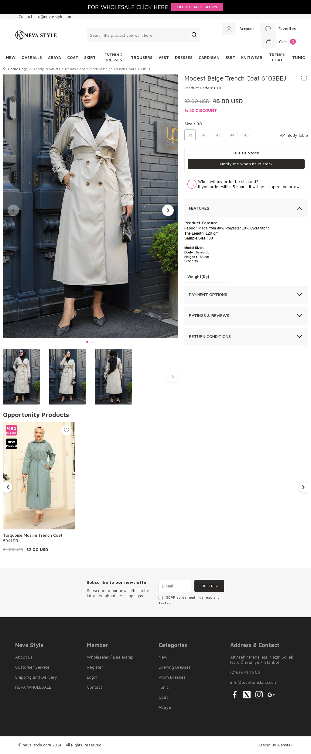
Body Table (298, 135)
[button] (87, 342)
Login (92, 677)
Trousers (141, 57)
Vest (164, 57)
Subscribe (209, 586)
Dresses (184, 57)
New (163, 656)
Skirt (90, 57)
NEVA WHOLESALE (33, 687)
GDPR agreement (180, 597)
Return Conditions (210, 336)
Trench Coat (277, 57)
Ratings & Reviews (209, 315)
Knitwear (251, 57)
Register (95, 667)
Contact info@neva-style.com (45, 16)
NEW (10, 57)
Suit (230, 57)
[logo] (36, 35)
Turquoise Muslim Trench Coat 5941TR (33, 537)
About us (23, 656)
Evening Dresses (113, 57)
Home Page (18, 69)
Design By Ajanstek (275, 744)
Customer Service (32, 667)
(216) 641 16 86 (245, 672)
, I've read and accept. (189, 599)
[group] (90, 206)
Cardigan (209, 57)
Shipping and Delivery (36, 677)
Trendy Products (46, 69)
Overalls (32, 57)
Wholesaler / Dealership (110, 656)
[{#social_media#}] (234, 694)
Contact (94, 687)
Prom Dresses (172, 677)
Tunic (298, 57)
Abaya (54, 57)
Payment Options (208, 294)
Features (199, 208)
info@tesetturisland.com (253, 682)
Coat (72, 57)
